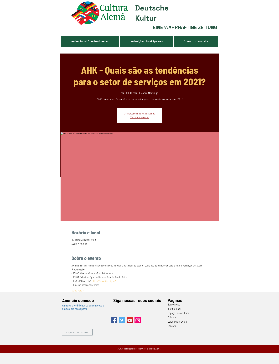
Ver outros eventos (139, 117)
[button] (90, 41)
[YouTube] (130, 320)
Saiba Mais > (78, 290)
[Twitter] (122, 320)
